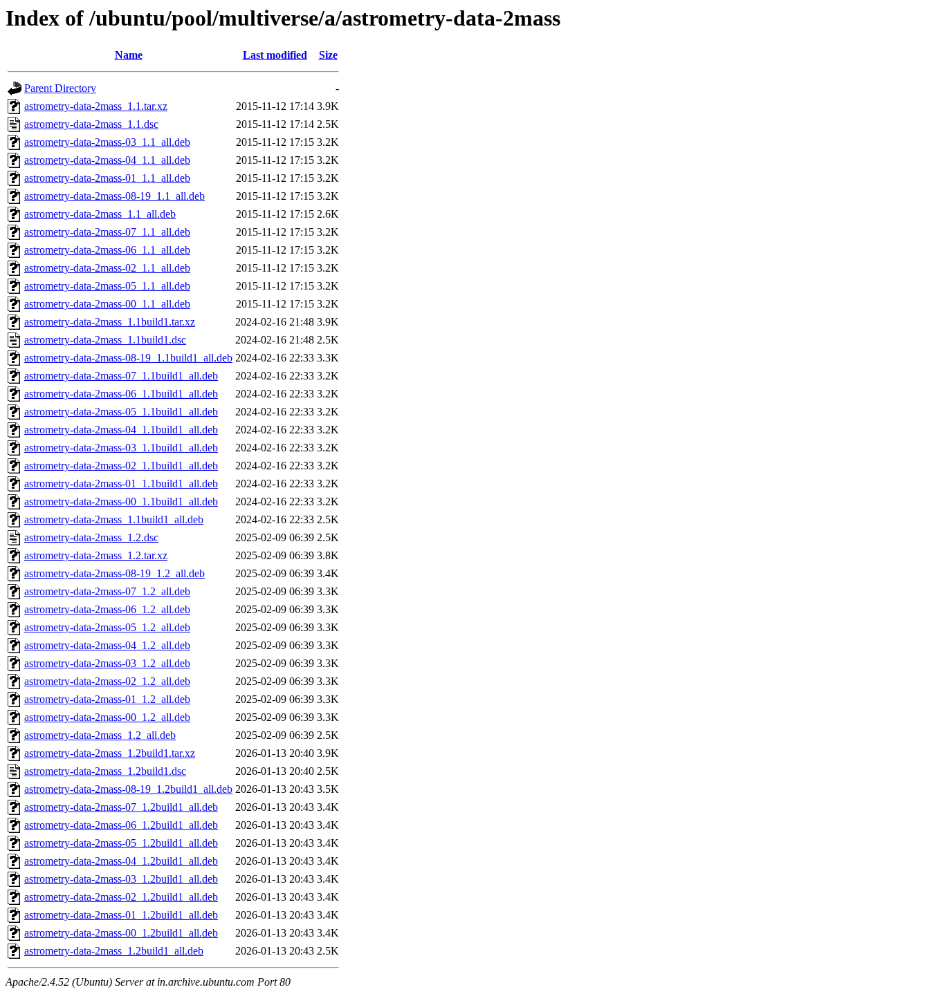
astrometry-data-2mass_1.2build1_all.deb (113, 951)
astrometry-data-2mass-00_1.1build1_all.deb (121, 501)
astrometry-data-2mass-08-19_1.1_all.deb (114, 196)
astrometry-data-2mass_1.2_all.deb (100, 735)
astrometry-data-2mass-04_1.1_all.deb (107, 160)
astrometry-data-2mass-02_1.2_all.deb (107, 681)
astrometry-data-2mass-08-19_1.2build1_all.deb (128, 789)
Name (129, 55)
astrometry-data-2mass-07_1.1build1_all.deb (121, 376)
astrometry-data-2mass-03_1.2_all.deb (107, 663)
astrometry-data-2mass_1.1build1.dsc (105, 340)
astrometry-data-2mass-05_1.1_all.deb (107, 286)
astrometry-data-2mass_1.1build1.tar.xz (109, 322)
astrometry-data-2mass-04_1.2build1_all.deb (121, 861)
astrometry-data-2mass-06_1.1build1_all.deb (121, 394)
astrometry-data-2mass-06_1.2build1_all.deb (121, 825)
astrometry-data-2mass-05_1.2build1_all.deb (121, 843)
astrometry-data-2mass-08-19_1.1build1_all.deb (128, 358)
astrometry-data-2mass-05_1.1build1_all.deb (121, 412)
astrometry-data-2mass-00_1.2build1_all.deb (121, 933)
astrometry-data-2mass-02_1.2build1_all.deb (121, 897)
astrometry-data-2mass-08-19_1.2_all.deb (114, 573)
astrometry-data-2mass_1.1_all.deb (100, 214)
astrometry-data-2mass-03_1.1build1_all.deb (121, 447)
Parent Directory (60, 88)
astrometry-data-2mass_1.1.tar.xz (95, 106)
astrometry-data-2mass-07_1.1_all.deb (107, 232)
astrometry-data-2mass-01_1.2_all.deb (107, 699)
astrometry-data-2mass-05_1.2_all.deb (107, 627)
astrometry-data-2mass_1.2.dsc (91, 537)
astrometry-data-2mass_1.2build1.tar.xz (109, 753)
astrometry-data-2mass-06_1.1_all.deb (107, 250)
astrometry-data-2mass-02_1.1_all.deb (107, 268)
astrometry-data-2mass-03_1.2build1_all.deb (121, 879)
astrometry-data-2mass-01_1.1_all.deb (107, 178)
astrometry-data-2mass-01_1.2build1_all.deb (121, 915)
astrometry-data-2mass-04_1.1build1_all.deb (121, 429)
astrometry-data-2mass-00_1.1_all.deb (107, 304)
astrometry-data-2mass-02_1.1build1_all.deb (121, 465)
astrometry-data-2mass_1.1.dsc (91, 124)
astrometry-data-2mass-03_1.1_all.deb (107, 142)
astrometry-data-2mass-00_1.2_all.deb (107, 717)
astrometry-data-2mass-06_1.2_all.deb (107, 609)
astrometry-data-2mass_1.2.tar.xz (95, 555)
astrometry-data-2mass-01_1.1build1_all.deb (121, 483)
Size (328, 55)
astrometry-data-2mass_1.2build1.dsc (105, 771)
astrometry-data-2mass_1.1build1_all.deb (113, 519)
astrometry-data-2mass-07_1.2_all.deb (107, 591)
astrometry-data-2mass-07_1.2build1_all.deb (121, 807)
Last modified (275, 55)
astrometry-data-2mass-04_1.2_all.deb (107, 645)
